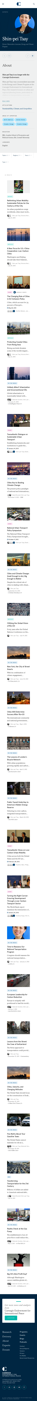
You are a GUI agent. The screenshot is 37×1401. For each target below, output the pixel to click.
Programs (23, 1332)
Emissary (6, 1336)
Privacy (22, 1353)
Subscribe (11, 1318)
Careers (22, 1351)
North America (8, 119)
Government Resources (27, 1358)
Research (6, 1331)
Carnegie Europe (21, 292)
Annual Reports (24, 1348)
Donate (6, 1349)
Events (22, 1335)
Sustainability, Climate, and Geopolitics (17, 108)
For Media (23, 1356)
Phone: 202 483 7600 (8, 1383)
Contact (22, 1346)
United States (20, 119)
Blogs (22, 1338)
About (5, 1340)
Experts (6, 1345)
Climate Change (8, 124)
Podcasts (23, 1342)
